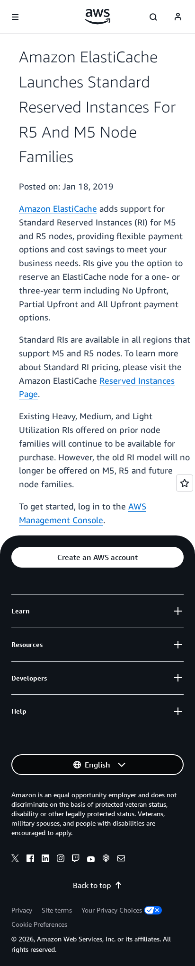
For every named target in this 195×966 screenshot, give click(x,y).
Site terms (57, 910)
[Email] (121, 859)
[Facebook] (30, 859)
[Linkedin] (45, 859)
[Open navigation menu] (15, 17)
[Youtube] (91, 859)
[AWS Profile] (177, 17)
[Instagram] (60, 859)
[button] (97, 557)
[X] (15, 859)
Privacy (21, 910)
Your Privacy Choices (111, 910)
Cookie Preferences (39, 924)
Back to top (92, 885)
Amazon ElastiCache (58, 208)
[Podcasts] (106, 859)
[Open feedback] (184, 483)
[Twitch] (76, 859)
